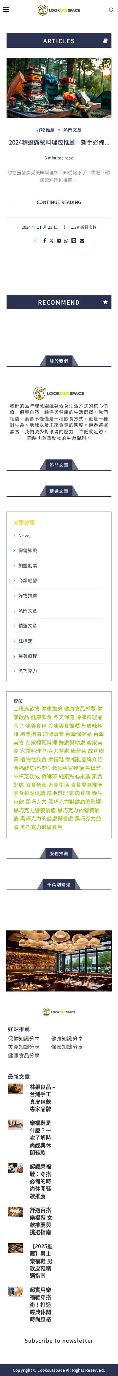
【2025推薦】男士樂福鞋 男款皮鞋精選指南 (41, 1261)
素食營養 (36, 785)
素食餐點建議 (29, 793)
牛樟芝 (93, 768)
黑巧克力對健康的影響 (74, 801)
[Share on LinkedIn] (59, 240)
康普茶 (79, 751)
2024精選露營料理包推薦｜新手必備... (59, 142)
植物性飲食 (33, 759)
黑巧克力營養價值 (34, 810)
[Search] (111, 10)
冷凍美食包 (33, 725)
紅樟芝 (25, 641)
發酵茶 (49, 776)
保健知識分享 (24, 1038)
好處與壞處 (72, 742)
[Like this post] (36, 240)
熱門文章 (27, 611)
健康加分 (52, 708)
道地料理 (57, 793)
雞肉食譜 (79, 793)
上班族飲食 (26, 708)
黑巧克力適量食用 (41, 827)
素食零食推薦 (87, 785)
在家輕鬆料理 (41, 742)
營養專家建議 (68, 768)
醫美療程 (27, 656)
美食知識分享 (24, 1047)
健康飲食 (41, 717)
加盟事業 (53, 734)
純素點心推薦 (74, 776)
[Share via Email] (82, 240)
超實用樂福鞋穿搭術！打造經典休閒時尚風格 (40, 1305)
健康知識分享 (67, 1038)
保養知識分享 (67, 1047)
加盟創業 (27, 565)
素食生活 (58, 785)
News (24, 535)
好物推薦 (27, 595)
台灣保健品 (78, 734)
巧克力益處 (56, 751)
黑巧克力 (27, 671)
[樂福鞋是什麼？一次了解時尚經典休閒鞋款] (15, 1125)
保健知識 (27, 550)
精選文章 (27, 625)
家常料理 (30, 751)
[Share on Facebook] (44, 240)
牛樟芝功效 (26, 776)
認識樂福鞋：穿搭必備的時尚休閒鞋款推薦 (40, 1181)
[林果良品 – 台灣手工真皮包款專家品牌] (15, 1089)
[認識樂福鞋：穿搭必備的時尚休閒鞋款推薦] (15, 1168)
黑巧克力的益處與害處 (46, 818)
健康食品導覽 (80, 708)
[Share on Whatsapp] (66, 240)
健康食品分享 (24, 1055)
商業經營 (27, 580)
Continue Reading (59, 202)
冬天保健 (64, 717)
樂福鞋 (56, 759)
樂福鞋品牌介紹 (83, 759)
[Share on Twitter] (51, 240)
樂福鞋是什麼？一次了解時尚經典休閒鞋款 (40, 1138)
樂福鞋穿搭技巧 (31, 768)
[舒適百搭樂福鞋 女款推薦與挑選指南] (15, 1212)
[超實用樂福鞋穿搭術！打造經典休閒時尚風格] (15, 1292)
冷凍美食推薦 (64, 725)
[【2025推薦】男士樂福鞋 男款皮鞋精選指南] (15, 1248)
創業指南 (30, 734)
